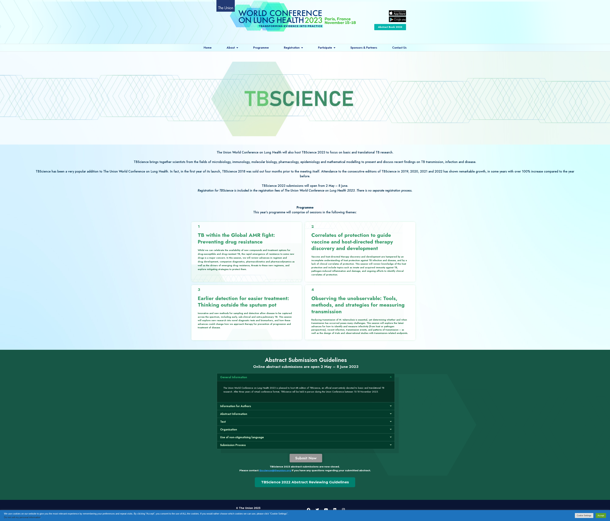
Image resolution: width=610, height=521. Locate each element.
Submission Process (233, 445)
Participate (325, 48)
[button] (306, 377)
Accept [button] (601, 515)
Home (208, 48)
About (231, 48)
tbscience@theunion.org (275, 470)
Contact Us (399, 48)
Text (223, 422)
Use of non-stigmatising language (242, 437)
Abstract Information (233, 414)
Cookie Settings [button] (584, 515)
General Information (233, 377)
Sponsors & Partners (363, 48)
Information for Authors (235, 406)
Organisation (228, 429)
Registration (292, 48)
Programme (261, 48)
